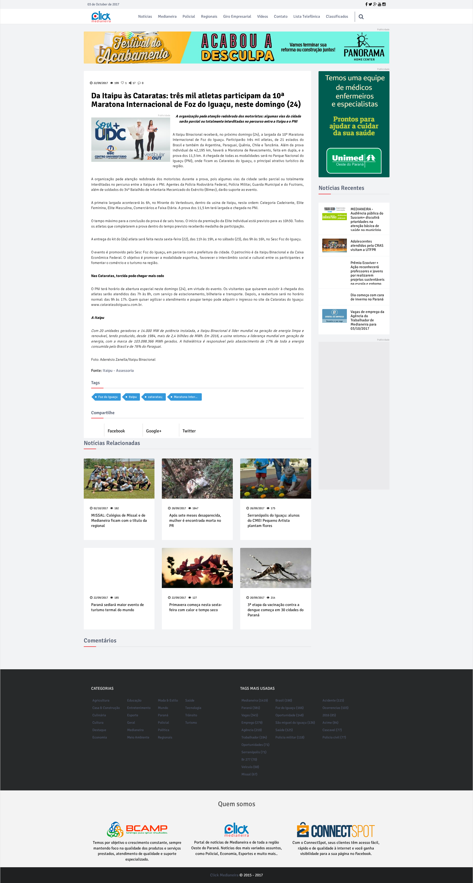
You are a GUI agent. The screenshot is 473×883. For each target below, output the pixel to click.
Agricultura (100, 700)
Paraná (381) (250, 708)
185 (116, 598)
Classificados (337, 16)
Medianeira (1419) (254, 700)
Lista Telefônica (306, 16)
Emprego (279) (252, 722)
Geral (131, 722)
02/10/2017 (101, 508)
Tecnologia (193, 708)
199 (116, 83)
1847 (195, 508)
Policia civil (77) (334, 737)
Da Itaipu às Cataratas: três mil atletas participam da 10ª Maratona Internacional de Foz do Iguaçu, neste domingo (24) (196, 100)
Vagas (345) (249, 715)
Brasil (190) (283, 700)
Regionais (209, 16)
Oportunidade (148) (289, 715)
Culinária (99, 715)
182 (116, 508)
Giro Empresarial (237, 16)
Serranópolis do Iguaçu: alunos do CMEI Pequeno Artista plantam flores (274, 520)
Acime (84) (330, 722)
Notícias (145, 16)
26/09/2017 (257, 508)
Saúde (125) (284, 730)
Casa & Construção (106, 708)
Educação (134, 700)
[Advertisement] (354, 416)
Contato (280, 16)
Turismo (191, 722)
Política (163, 730)
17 (134, 83)
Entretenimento (139, 708)
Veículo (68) (250, 767)
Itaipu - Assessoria (118, 370)
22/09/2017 (101, 598)
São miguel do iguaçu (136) (295, 722)
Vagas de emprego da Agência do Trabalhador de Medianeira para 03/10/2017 (367, 320)
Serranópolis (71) (254, 752)
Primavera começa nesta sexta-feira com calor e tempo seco (195, 607)
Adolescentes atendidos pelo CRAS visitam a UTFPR (367, 245)
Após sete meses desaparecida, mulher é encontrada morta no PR (195, 520)
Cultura (97, 722)
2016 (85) (329, 715)
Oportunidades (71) (255, 745)
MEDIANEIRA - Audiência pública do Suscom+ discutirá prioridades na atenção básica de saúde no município (367, 219)
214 (273, 598)
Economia (99, 737)
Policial (189, 16)
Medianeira (167, 16)
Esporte (132, 715)
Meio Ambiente (138, 737)
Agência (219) (251, 730)
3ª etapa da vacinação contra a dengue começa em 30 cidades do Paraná (276, 610)
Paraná (163, 715)
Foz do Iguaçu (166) (289, 708)
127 (194, 598)
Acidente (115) (333, 700)
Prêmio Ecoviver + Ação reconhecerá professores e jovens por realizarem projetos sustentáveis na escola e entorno (368, 273)
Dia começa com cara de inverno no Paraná (367, 297)
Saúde (189, 700)
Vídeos (262, 16)
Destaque (99, 730)
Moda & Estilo (168, 700)
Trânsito (191, 715)
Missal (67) (249, 774)
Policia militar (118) (289, 737)
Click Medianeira (224, 875)
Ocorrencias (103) (335, 708)
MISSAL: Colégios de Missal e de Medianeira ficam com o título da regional (119, 520)
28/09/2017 (179, 508)
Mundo (163, 708)
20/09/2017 (257, 598)
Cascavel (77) (332, 730)
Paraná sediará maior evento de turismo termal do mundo (117, 607)
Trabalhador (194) (254, 737)
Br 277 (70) (249, 759)
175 (273, 508)
